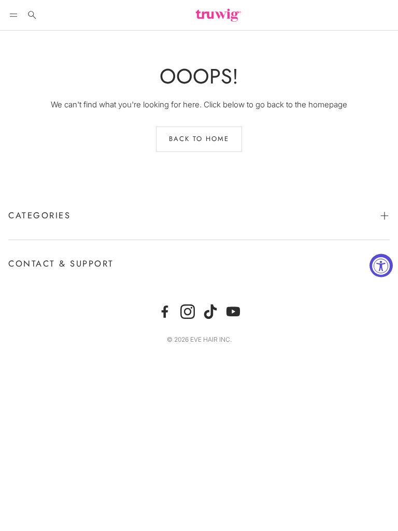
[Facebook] (165, 311)
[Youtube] (233, 311)
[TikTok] (210, 311)
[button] (13, 15)
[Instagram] (187, 311)
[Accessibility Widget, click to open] (381, 265)
